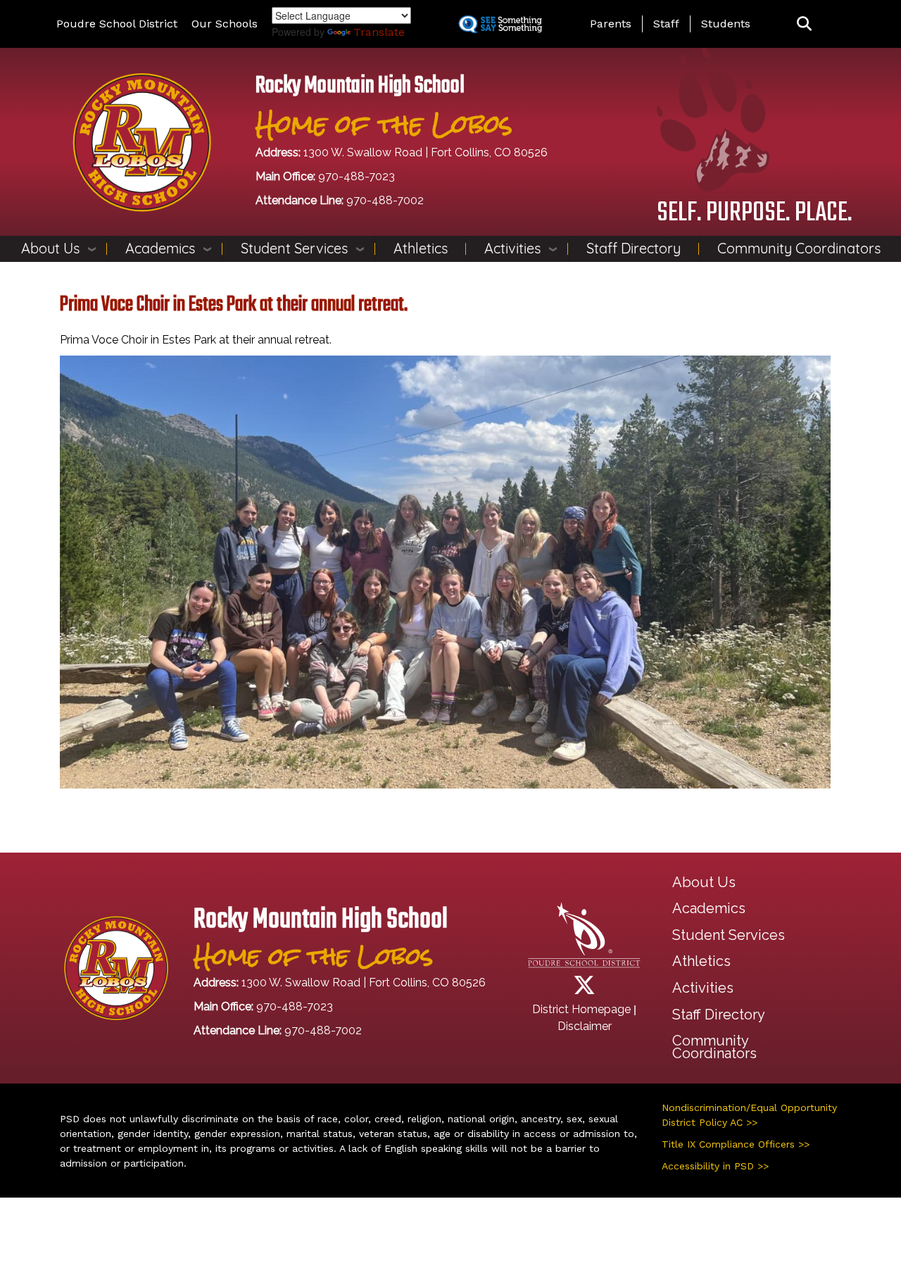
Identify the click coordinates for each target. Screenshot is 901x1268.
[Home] (142, 141)
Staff (666, 23)
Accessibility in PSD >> (715, 1166)
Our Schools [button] (224, 23)
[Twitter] (584, 989)
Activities (512, 248)
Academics (160, 248)
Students (725, 23)
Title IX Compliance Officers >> (735, 1144)
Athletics (420, 248)
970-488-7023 (356, 176)
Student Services (294, 248)
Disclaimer (584, 1026)
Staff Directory (633, 248)
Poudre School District (116, 23)
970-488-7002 (385, 200)
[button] (804, 24)
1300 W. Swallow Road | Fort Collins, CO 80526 (425, 152)
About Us (50, 248)
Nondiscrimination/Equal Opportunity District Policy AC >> (749, 1115)
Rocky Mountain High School (360, 86)
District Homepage (581, 1009)
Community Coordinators (799, 248)
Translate (379, 32)
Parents (610, 23)
